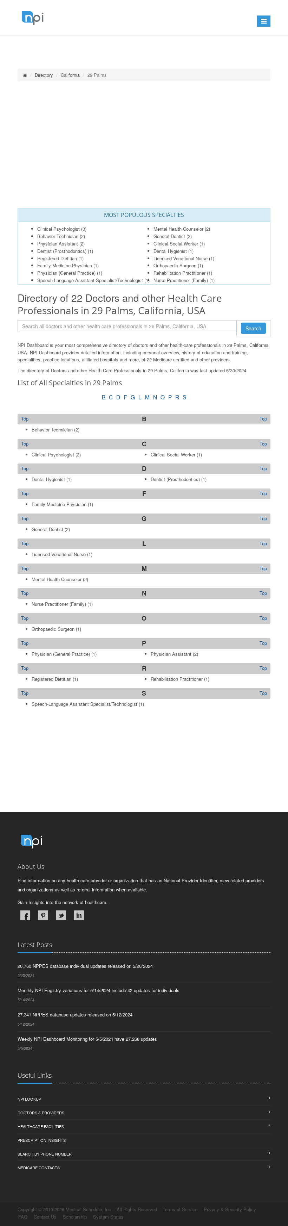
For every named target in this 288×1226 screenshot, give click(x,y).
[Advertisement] (144, 144)
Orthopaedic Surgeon (174, 265)
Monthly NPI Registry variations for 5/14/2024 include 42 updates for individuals (98, 990)
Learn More (151, 44)
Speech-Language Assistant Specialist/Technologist (90, 280)
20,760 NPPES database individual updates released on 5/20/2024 (85, 966)
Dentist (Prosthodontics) (61, 251)
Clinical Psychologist (58, 228)
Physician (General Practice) (66, 272)
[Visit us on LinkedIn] (79, 915)
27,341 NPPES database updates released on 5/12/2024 (75, 1014)
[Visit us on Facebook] (25, 915)
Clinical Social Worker (175, 243)
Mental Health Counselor (178, 228)
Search (253, 328)
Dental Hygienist (170, 251)
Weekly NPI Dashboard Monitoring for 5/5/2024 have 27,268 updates (87, 1038)
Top (263, 419)
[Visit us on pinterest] (43, 915)
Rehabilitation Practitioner (179, 272)
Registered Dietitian (57, 258)
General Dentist (169, 236)
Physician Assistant (57, 243)
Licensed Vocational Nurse (180, 258)
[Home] (25, 74)
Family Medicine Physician (64, 265)
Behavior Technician (57, 236)
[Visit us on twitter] (61, 915)
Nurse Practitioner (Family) (180, 280)
